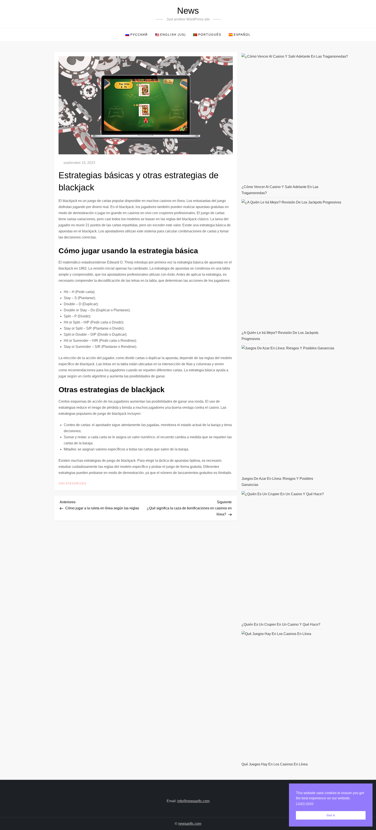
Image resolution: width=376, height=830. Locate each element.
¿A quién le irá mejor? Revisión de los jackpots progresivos (280, 336)
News (188, 10)
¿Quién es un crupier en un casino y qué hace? (281, 624)
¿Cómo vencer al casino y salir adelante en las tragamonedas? (280, 190)
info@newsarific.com (193, 801)
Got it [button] (331, 815)
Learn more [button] (305, 803)
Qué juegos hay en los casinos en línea (275, 764)
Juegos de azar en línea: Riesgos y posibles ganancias (277, 482)
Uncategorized (73, 483)
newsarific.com (189, 823)
